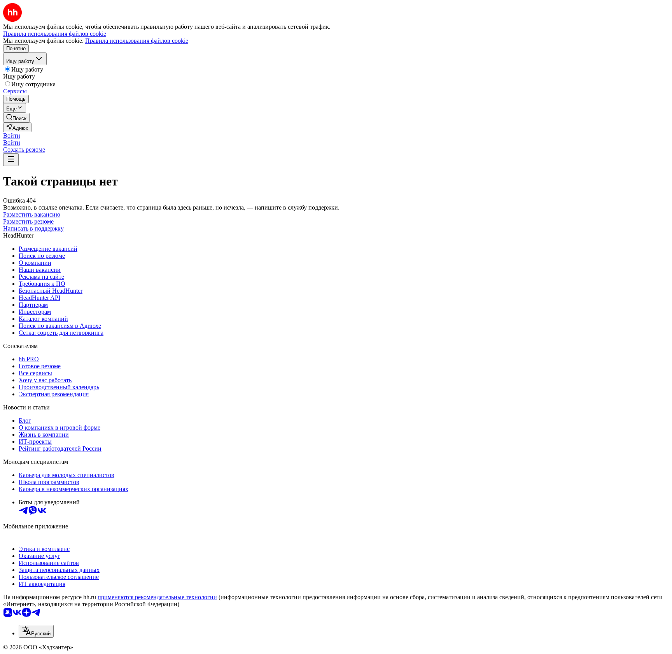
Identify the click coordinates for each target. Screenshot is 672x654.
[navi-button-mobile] (11, 159)
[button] (11, 135)
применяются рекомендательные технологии (157, 597)
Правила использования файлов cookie (136, 40)
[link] (16, 117)
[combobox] (36, 631)
